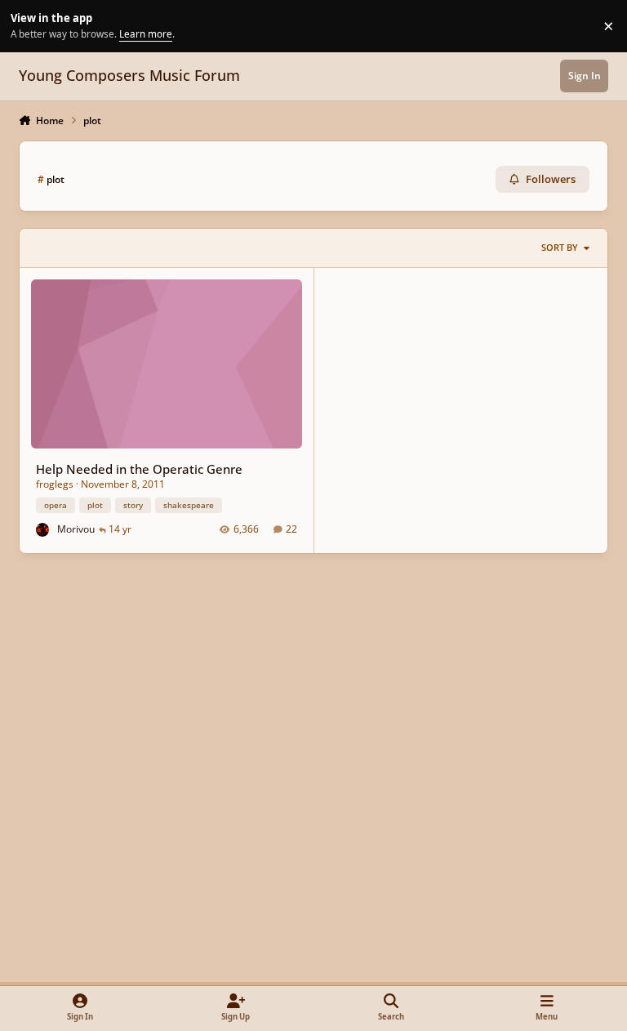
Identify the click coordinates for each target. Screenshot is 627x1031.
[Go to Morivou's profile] (43, 530)
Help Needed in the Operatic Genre (139, 469)
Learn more (28, 25)
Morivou (76, 529)
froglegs (54, 484)
